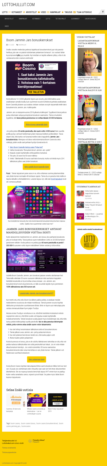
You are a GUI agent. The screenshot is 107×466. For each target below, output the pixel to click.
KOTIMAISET (16, 12)
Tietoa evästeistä (9, 448)
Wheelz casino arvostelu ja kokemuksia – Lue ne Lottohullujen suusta (36, 411)
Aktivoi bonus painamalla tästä (36, 124)
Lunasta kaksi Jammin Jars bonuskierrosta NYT (36, 293)
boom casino (15, 423)
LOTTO (5, 12)
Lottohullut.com (18, 5)
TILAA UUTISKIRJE (84, 12)
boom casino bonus (28, 423)
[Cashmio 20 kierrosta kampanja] (15, 400)
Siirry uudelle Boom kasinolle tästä (36, 167)
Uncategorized (90, 19)
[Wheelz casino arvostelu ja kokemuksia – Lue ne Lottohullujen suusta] (36, 400)
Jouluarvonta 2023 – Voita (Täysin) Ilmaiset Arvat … (93, 204)
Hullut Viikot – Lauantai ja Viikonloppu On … (94, 215)
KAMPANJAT (55, 12)
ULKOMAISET (75, 19)
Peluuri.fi (36, 442)
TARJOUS (68, 12)
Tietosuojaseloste (9, 452)
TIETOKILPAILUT (60, 19)
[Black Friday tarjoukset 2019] (57, 400)
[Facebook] (103, 11)
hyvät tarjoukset (56, 179)
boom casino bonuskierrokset (47, 423)
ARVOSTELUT (31, 12)
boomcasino (26, 426)
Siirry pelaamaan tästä (36, 359)
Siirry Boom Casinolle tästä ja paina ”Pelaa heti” (26, 147)
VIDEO (43, 12)
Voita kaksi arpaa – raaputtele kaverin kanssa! (92, 193)
